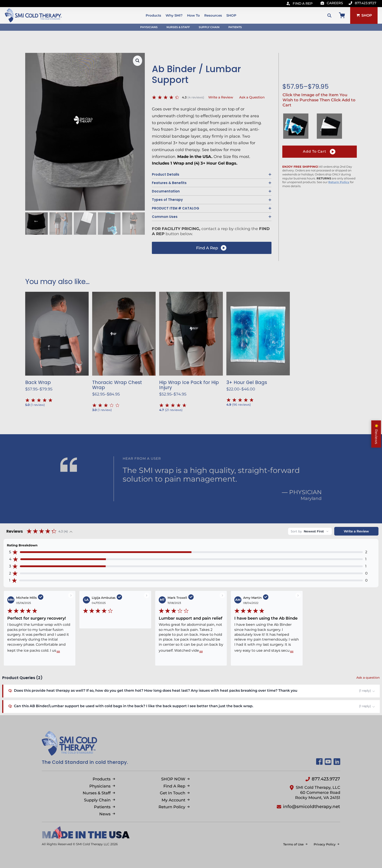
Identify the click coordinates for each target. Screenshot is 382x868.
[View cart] (342, 15)
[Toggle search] (329, 15)
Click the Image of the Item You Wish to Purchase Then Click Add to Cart (319, 100)
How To (193, 15)
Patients (235, 27)
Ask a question (368, 678)
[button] (137, 61)
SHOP (231, 15)
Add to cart (314, 151)
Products (153, 15)
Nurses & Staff (178, 27)
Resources (213, 15)
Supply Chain (209, 27)
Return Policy (338, 182)
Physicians (149, 27)
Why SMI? (174, 15)
